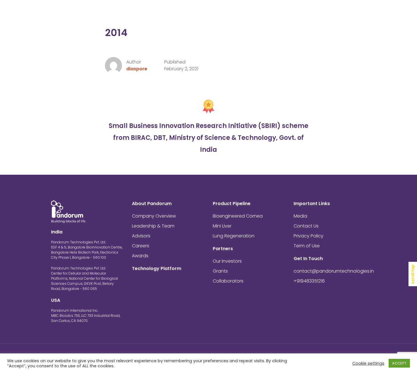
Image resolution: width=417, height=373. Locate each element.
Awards (140, 255)
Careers (140, 246)
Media (302, 14)
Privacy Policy (308, 236)
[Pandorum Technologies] (68, 14)
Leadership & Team (153, 226)
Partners (275, 14)
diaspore (136, 69)
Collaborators (228, 281)
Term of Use (307, 246)
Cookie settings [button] (368, 363)
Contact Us (328, 14)
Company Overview (154, 216)
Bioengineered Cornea (238, 216)
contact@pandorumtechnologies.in (334, 271)
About (144, 14)
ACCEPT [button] (399, 363)
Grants (220, 271)
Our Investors (227, 261)
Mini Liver (222, 226)
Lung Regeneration (233, 236)
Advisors (141, 236)
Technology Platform (186, 14)
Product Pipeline (235, 14)
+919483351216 (309, 281)
